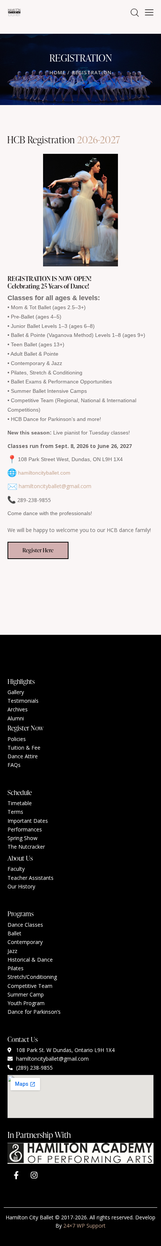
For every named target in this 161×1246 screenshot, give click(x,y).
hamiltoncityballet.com (44, 473)
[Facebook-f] (16, 1175)
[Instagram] (34, 1175)
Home (57, 72)
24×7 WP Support (84, 1225)
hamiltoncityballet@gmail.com (55, 486)
